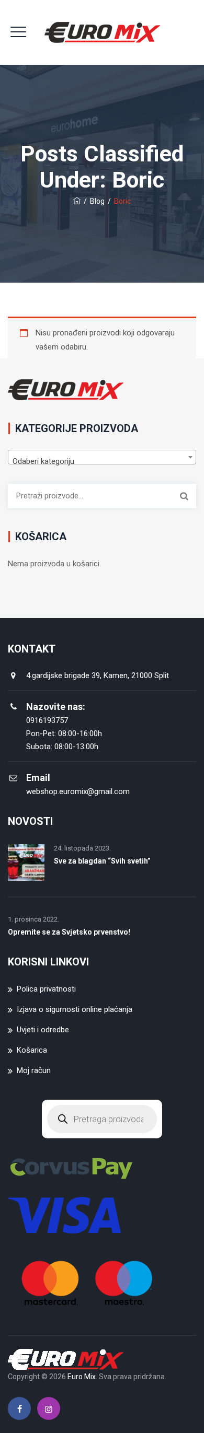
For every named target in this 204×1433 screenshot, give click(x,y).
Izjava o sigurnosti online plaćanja (74, 1009)
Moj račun (34, 1070)
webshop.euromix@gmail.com (78, 791)
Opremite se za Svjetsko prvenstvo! (69, 932)
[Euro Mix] (102, 32)
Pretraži (184, 496)
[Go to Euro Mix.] (77, 201)
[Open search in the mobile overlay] (102, 1119)
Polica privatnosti (46, 989)
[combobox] (102, 457)
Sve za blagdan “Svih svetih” (102, 861)
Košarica (32, 1050)
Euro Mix (81, 1376)
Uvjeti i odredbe (43, 1029)
